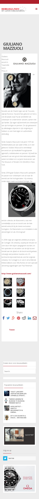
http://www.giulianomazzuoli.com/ (16, 273)
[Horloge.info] (17, 9)
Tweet (12, 330)
